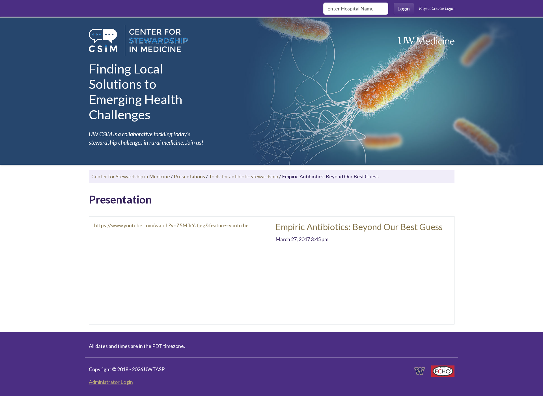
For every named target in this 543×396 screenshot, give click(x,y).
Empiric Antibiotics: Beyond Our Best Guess (359, 226)
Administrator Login (111, 382)
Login (403, 8)
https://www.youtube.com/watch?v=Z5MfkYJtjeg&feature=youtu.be (171, 225)
